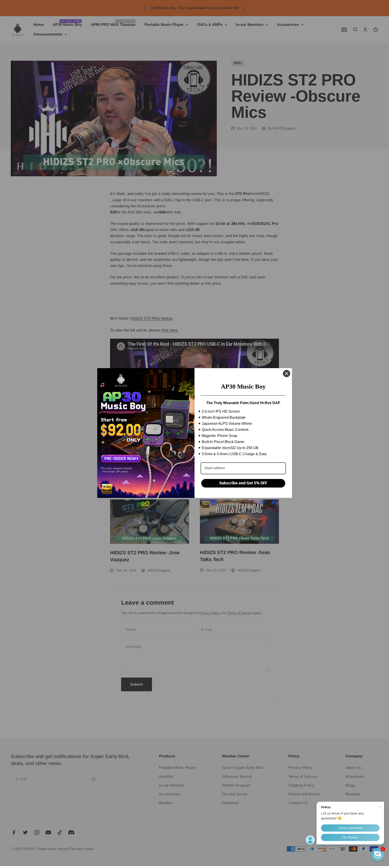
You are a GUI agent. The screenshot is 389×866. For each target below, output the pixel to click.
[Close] (286, 373)
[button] (377, 854)
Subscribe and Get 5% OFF (243, 483)
